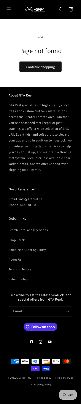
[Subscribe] (67, 311)
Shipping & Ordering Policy (27, 250)
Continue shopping (40, 67)
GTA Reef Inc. (23, 377)
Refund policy (18, 279)
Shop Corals (17, 240)
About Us (15, 259)
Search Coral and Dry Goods (28, 230)
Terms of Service (20, 269)
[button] (8, 9)
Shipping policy (43, 384)
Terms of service (64, 377)
